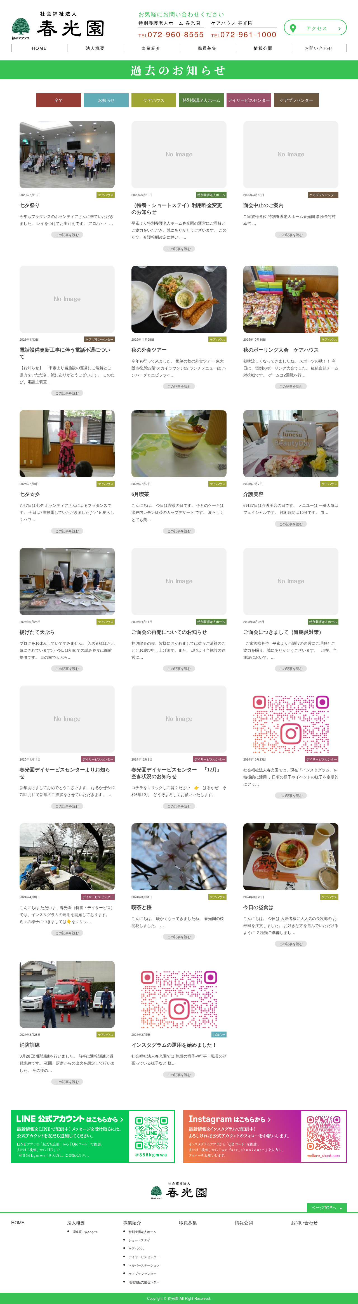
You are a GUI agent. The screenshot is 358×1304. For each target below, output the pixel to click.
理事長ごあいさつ (85, 1231)
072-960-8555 (171, 33)
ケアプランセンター (142, 1273)
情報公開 (263, 48)
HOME (39, 48)
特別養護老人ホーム (142, 1231)
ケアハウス (136, 1248)
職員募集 (207, 48)
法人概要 (95, 48)
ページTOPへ (323, 1207)
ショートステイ (139, 1240)
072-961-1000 (244, 33)
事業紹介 (151, 48)
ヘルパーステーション (144, 1265)
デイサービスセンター (144, 1256)
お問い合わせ (319, 48)
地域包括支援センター (144, 1282)
